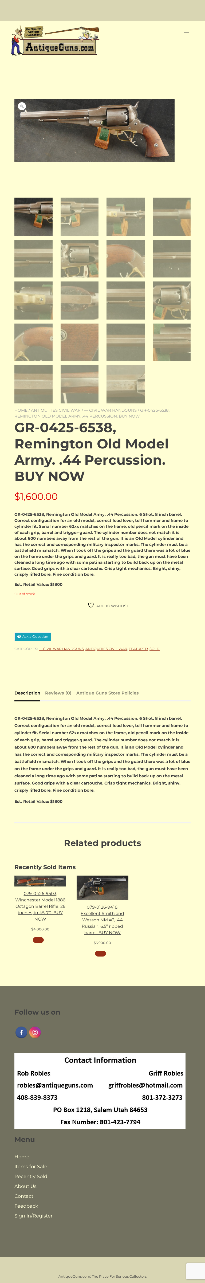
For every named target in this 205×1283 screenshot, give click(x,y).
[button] (22, 106)
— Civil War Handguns (110, 410)
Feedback (26, 1206)
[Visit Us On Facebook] (21, 1038)
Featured (138, 649)
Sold (154, 649)
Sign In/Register (33, 1216)
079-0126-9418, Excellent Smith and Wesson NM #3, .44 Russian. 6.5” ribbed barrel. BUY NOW (102, 920)
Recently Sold (30, 1176)
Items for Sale (30, 1167)
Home (20, 410)
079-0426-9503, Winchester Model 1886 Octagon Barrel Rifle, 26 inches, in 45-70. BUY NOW (40, 906)
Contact (23, 1196)
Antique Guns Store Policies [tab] (107, 693)
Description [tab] (27, 693)
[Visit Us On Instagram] (35, 1038)
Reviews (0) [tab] (58, 693)
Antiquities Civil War (56, 410)
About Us (25, 1186)
